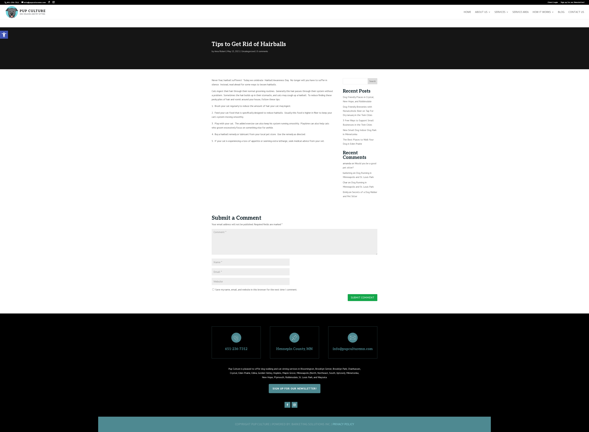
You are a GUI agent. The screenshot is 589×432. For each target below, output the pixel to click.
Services (500, 12)
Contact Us (576, 12)
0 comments (262, 51)
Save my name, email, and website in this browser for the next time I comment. (256, 289)
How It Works (542, 12)
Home (467, 12)
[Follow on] (301, 405)
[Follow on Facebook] (287, 405)
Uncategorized (248, 51)
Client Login (553, 2)
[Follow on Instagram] (294, 405)
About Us (481, 12)
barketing (347, 172)
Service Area (520, 12)
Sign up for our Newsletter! (572, 2)
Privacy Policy (343, 424)
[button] (4, 35)
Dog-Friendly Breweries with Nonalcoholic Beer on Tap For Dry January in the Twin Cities (358, 111)
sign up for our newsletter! (295, 388)
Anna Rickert (220, 51)
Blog (561, 12)
